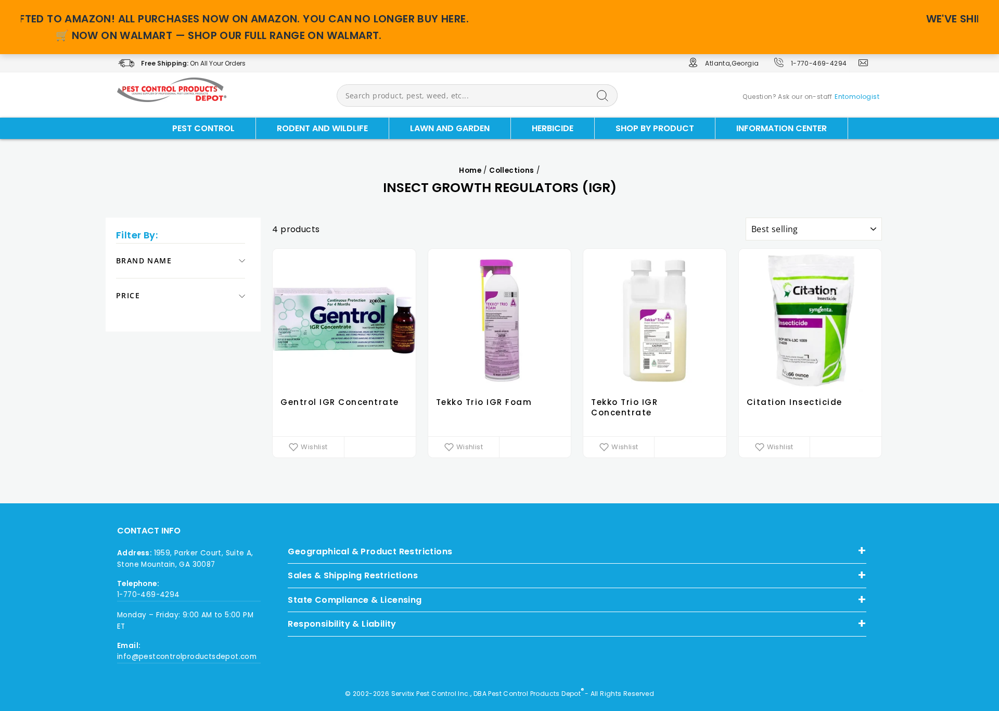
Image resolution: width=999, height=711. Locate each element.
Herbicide (552, 128)
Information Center (781, 128)
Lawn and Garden (450, 128)
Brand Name (144, 260)
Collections (511, 170)
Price (128, 296)
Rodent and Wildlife (322, 128)
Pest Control (203, 128)
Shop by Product (655, 128)
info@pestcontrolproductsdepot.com (187, 657)
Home (470, 170)
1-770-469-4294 (819, 63)
